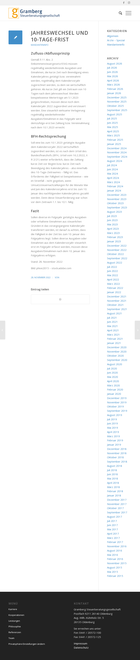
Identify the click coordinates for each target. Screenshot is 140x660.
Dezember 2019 (117, 398)
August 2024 (114, 161)
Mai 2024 (112, 173)
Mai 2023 (112, 224)
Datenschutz (81, 647)
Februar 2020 (115, 389)
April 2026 (113, 80)
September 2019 (117, 410)
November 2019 (117, 402)
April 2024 (113, 178)
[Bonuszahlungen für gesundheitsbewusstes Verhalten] (2, 330)
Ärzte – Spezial (116, 40)
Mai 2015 (112, 571)
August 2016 (114, 550)
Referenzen (15, 632)
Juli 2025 (112, 118)
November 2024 (117, 152)
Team (11, 638)
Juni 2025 (112, 122)
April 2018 (113, 482)
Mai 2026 (112, 76)
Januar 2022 (114, 292)
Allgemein (112, 36)
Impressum (80, 643)
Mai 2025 (112, 127)
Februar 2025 (115, 139)
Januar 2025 (114, 144)
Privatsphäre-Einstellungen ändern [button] (27, 643)
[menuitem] (118, 13)
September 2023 (117, 207)
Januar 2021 (114, 343)
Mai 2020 (112, 377)
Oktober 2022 (115, 254)
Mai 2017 (112, 529)
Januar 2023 (114, 241)
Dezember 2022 (117, 245)
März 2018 (113, 487)
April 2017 (113, 533)
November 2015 (117, 563)
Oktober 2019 (115, 406)
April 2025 (113, 131)
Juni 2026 (112, 72)
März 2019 (113, 436)
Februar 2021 (115, 338)
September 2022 (117, 258)
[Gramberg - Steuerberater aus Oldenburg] (34, 13)
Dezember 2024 (117, 148)
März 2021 (113, 334)
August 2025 (114, 114)
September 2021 (117, 309)
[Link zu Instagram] (128, 2)
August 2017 (114, 516)
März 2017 (113, 538)
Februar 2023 (115, 237)
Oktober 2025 (115, 105)
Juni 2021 (112, 321)
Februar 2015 (115, 576)
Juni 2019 (112, 423)
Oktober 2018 (115, 457)
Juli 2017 (112, 521)
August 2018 (114, 465)
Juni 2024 (112, 169)
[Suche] (118, 13)
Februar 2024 (115, 186)
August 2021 (114, 313)
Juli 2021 (112, 317)
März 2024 (113, 182)
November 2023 (117, 199)
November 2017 (117, 504)
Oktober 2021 (115, 304)
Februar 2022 (115, 288)
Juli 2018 (112, 470)
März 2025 (113, 135)
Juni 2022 (112, 271)
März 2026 (113, 84)
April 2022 (113, 279)
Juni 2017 (112, 525)
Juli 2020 (112, 368)
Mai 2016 (112, 554)
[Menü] (126, 13)
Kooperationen (16, 615)
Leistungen (14, 620)
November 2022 (117, 250)
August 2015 (114, 567)
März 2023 (113, 233)
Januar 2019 (114, 444)
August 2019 (114, 415)
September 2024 (117, 156)
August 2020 (114, 364)
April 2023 (113, 228)
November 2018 (117, 453)
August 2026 (114, 63)
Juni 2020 (112, 372)
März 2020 (113, 385)
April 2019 (113, 432)
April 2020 (113, 381)
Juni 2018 (112, 474)
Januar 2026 (114, 93)
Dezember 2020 (117, 347)
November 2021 (117, 300)
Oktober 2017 (115, 508)
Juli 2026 (112, 67)
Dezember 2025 (117, 97)
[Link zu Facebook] (123, 2)
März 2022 (113, 283)
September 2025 (117, 110)
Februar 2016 (115, 559)
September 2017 (117, 512)
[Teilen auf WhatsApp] (60, 299)
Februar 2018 (115, 491)
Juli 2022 (112, 266)
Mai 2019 (112, 427)
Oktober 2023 (115, 203)
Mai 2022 (112, 275)
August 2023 (114, 211)
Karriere (13, 609)
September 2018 (117, 461)
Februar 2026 (115, 89)
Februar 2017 (115, 542)
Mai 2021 (112, 326)
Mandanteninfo (39, 44)
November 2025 (117, 101)
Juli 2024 (112, 165)
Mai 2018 (112, 478)
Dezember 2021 (117, 296)
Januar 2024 (114, 190)
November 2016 (117, 546)
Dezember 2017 (117, 499)
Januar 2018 (114, 495)
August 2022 (114, 262)
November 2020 (117, 351)
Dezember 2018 (117, 449)
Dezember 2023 (117, 194)
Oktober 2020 (115, 355)
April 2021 (113, 330)
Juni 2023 (112, 220)
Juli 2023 (112, 216)
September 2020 (117, 360)
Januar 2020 (114, 393)
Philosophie (15, 626)
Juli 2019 (112, 419)
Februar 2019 (115, 440)
